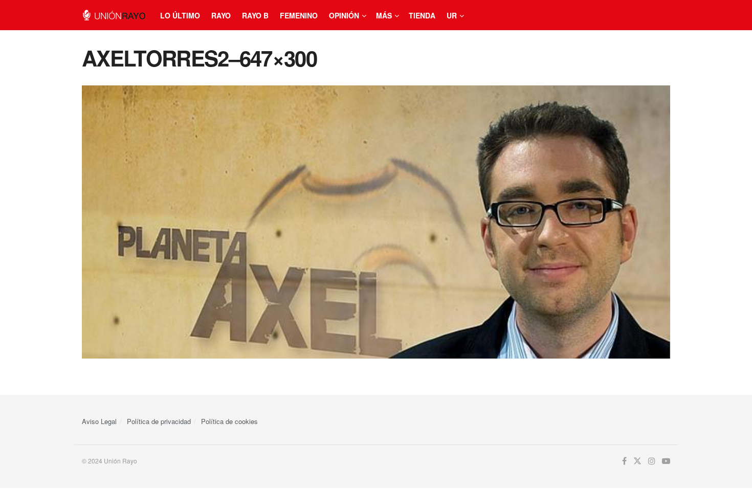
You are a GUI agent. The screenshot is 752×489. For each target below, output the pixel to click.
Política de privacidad (159, 421)
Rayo (221, 15)
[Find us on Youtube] (666, 461)
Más (384, 15)
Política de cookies (229, 421)
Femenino (299, 15)
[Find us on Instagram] (651, 461)
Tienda (422, 15)
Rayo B (255, 15)
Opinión (344, 15)
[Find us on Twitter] (637, 461)
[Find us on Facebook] (624, 461)
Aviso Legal (99, 421)
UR (452, 15)
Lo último (180, 15)
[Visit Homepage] (114, 15)
